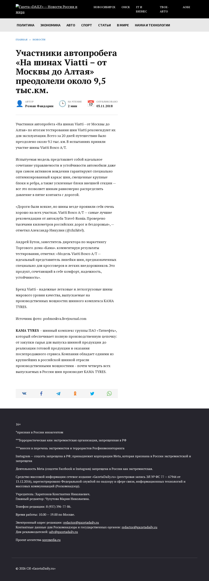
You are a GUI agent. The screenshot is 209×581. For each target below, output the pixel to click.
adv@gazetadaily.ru (63, 532)
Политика (25, 25)
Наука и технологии (152, 25)
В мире (123, 25)
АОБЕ (186, 7)
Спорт (86, 25)
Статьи (104, 25)
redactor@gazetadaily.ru (81, 522)
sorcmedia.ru (51, 540)
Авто (71, 25)
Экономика (50, 25)
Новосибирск (104, 7)
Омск (125, 7)
